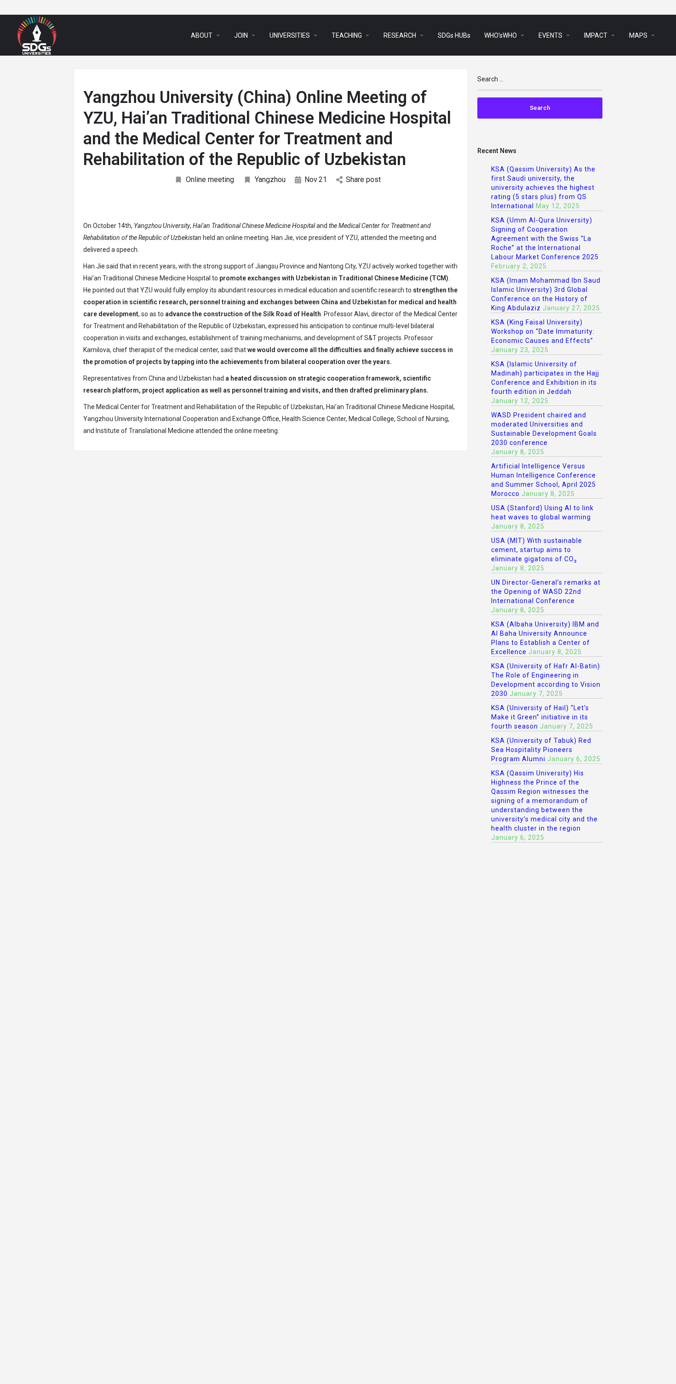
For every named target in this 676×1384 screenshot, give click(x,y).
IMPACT (595, 35)
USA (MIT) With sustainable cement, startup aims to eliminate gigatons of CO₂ (536, 550)
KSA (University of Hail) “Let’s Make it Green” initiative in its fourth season (540, 717)
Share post (363, 179)
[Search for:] (540, 82)
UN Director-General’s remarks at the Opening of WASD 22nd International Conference (546, 591)
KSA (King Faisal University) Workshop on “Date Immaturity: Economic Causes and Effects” (543, 331)
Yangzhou (270, 179)
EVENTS (550, 35)
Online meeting (210, 179)
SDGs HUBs (454, 35)
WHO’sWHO (500, 35)
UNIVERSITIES (289, 35)
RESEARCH (400, 35)
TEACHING (347, 35)
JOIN (241, 35)
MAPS (638, 35)
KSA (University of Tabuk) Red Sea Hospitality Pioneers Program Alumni (541, 750)
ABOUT (201, 35)
